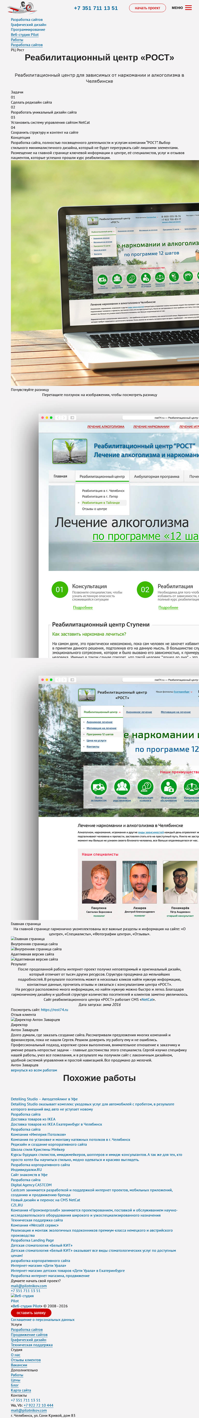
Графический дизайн (28, 24)
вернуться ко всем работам (34, 1070)
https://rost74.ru (54, 1009)
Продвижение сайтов (29, 1334)
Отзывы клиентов (26, 1359)
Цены (15, 1379)
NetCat (147, 999)
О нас (15, 1354)
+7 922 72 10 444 (38, 1405)
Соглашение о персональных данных (43, 1319)
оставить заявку (31, 1313)
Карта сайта (21, 1390)
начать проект (147, 8)
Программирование (28, 29)
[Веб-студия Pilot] (22, 8)
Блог (15, 1385)
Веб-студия (27, 1305)
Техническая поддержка (32, 1344)
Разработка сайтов (27, 19)
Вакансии (19, 1364)
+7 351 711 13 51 (96, 8)
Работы (17, 1374)
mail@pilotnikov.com (29, 1285)
